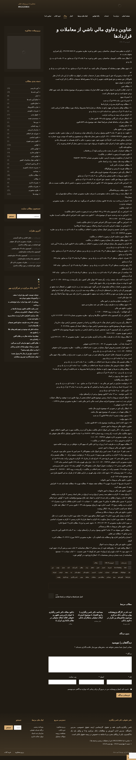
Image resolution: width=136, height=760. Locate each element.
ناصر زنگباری (74, 577)
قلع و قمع (120, 577)
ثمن (53, 567)
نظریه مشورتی (33, 190)
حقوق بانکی (115, 572)
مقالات (95, 563)
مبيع (114, 577)
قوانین (36, 145)
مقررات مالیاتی (33, 186)
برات (87, 567)
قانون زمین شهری (32, 141)
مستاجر (109, 577)
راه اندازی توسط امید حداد (121, 752)
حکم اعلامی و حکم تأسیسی (22, 238)
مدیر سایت (123, 563)
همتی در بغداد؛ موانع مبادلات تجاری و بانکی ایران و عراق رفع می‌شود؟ (24, 348)
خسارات (107, 572)
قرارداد (54, 572)
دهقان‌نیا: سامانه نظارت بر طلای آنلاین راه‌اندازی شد (25, 337)
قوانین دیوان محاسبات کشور (29, 160)
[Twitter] (15, 15)
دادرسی (94, 572)
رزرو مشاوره (61, 727)
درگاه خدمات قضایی (36, 730)
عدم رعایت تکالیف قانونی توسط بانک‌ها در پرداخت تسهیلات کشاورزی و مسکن (24, 310)
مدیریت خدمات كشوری (30, 167)
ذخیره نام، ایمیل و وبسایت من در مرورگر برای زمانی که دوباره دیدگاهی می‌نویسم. (98, 689)
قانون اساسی (34, 137)
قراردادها (128, 577)
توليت (57, 567)
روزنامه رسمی (38, 727)
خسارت (100, 572)
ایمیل (101, 677)
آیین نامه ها (34, 92)
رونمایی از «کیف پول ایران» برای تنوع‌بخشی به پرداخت (23, 303)
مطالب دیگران (33, 175)
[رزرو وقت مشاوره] (23, 52)
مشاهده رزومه (60, 733)
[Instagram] (12, 15)
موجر (81, 577)
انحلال (92, 567)
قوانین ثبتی (34, 156)
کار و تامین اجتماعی (31, 164)
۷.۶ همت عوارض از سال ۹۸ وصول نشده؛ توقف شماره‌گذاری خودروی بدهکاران (24, 355)
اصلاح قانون (34, 103)
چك (129, 572)
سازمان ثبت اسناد (37, 733)
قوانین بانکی (34, 149)
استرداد (110, 567)
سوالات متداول (60, 736)
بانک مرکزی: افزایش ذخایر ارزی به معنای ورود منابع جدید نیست (23, 317)
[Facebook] (18, 15)
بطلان (81, 567)
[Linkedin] (9, 15)
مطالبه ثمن (101, 577)
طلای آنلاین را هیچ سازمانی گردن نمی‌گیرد (24, 343)
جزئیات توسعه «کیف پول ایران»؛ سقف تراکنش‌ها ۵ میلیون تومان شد (25, 296)
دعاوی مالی (86, 572)
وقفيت (58, 577)
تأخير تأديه (74, 567)
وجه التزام (65, 577)
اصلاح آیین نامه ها (32, 99)
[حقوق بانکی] (120, 6)
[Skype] (5, 15)
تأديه (69, 567)
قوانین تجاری (34, 152)
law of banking (117, 567)
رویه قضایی (34, 126)
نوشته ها (35, 194)
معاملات (94, 577)
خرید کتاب (62, 730)
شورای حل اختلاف (32, 133)
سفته (66, 572)
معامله (87, 577)
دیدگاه (129, 654)
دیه (71, 572)
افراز (98, 567)
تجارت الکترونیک (33, 107)
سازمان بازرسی (33, 130)
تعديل (63, 567)
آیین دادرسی (34, 88)
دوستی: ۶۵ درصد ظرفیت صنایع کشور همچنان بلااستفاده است (23, 324)
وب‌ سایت (72, 677)
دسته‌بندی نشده (33, 118)
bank (125, 567)
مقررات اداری (33, 183)
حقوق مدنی (34, 115)
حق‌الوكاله (123, 572)
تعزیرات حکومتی (32, 111)
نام (130, 677)
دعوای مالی (77, 572)
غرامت (60, 572)
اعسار (103, 567)
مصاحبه (96, 621)
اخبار (128, 624)
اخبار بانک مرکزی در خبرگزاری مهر (23, 288)
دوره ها (125, 624)
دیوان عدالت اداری (37, 736)
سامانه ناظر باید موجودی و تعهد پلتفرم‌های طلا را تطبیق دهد (23, 330)
